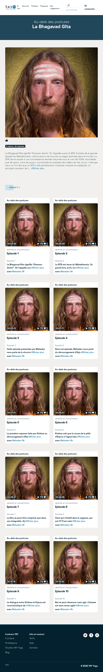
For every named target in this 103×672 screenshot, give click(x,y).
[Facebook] (91, 635)
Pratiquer (35, 6)
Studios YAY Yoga (14, 648)
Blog (7, 653)
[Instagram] (97, 635)
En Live (19, 7)
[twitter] (85, 635)
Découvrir (26, 6)
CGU (7, 665)
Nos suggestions (55, 7)
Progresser (44, 6)
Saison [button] (11, 187)
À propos (9, 638)
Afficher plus (37, 169)
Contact (33, 648)
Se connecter (89, 7)
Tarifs (32, 638)
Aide (31, 643)
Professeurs (11, 643)
